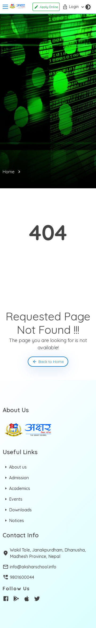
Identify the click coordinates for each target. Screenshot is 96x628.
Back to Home (51, 361)
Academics (19, 488)
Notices (16, 520)
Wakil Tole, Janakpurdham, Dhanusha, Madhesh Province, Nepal (48, 553)
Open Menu (5, 7)
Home (8, 171)
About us (18, 467)
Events (15, 499)
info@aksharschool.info (33, 566)
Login (74, 6)
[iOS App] (26, 599)
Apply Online (49, 7)
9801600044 (22, 577)
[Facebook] (6, 599)
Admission (19, 477)
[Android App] (16, 599)
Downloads (20, 509)
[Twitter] (37, 599)
